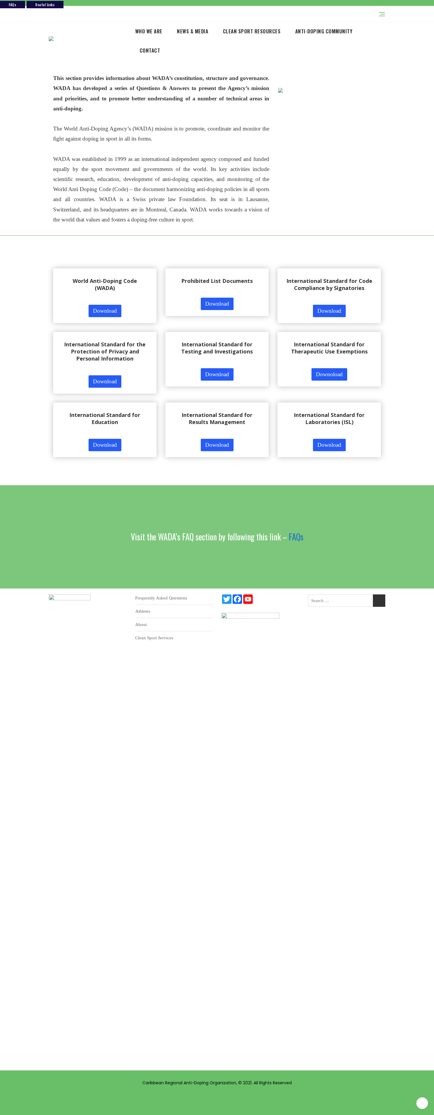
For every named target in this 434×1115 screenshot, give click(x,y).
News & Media (192, 31)
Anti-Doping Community (324, 31)
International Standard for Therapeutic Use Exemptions (329, 348)
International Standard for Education (104, 418)
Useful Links (45, 4)
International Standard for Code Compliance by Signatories (329, 284)
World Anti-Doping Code (105, 280)
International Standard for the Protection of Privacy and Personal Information (105, 351)
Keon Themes (246, 1096)
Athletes (142, 611)
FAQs (12, 4)
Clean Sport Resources (252, 31)
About (141, 624)
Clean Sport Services (154, 637)
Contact (150, 50)
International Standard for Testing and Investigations (217, 348)
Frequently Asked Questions (161, 598)
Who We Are (148, 31)
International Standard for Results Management (217, 418)
